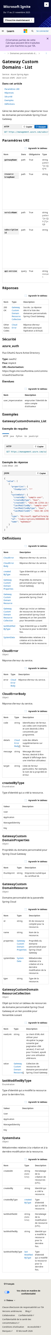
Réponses (9, 92)
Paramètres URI (12, 89)
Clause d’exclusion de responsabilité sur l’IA (23, 1307)
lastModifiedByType (28, 1254)
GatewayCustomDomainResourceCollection (16, 313)
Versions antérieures (12, 1311)
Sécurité (8, 96)
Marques (6, 1331)
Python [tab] (19, 436)
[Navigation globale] (3, 31)
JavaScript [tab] (33, 436)
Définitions (10, 104)
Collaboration (8, 1315)
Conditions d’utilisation (13, 1326)
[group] (25, 132)
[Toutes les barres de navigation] (4, 53)
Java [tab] (12, 436)
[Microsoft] (25, 31)
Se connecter (42, 31)
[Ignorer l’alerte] (46, 4)
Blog (27, 1311)
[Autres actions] (46, 53)
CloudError (9, 557)
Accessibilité (33, 1326)
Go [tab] (25, 436)
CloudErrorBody (13, 682)
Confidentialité (25, 1315)
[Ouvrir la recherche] (32, 31)
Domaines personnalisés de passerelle (24, 53)
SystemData (9, 637)
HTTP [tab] (5, 436)
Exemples (9, 100)
